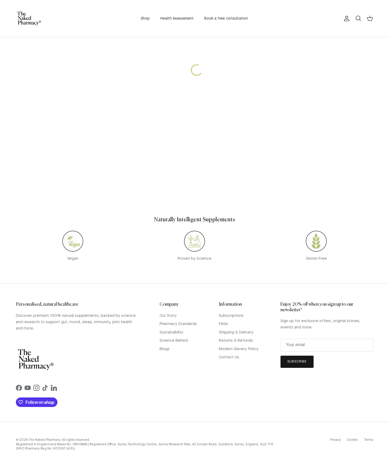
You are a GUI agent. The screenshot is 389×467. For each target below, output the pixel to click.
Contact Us (229, 357)
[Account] (345, 18)
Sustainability (171, 333)
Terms (368, 440)
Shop (145, 18)
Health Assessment (177, 18)
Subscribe (297, 361)
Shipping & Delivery (236, 333)
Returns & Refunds (236, 341)
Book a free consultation (226, 18)
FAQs (223, 324)
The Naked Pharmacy (44, 440)
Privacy (335, 440)
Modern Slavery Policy (239, 349)
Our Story (168, 316)
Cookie (352, 440)
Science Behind (174, 341)
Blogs (165, 349)
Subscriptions (231, 316)
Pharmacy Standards (178, 324)
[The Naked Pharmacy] (29, 18)
